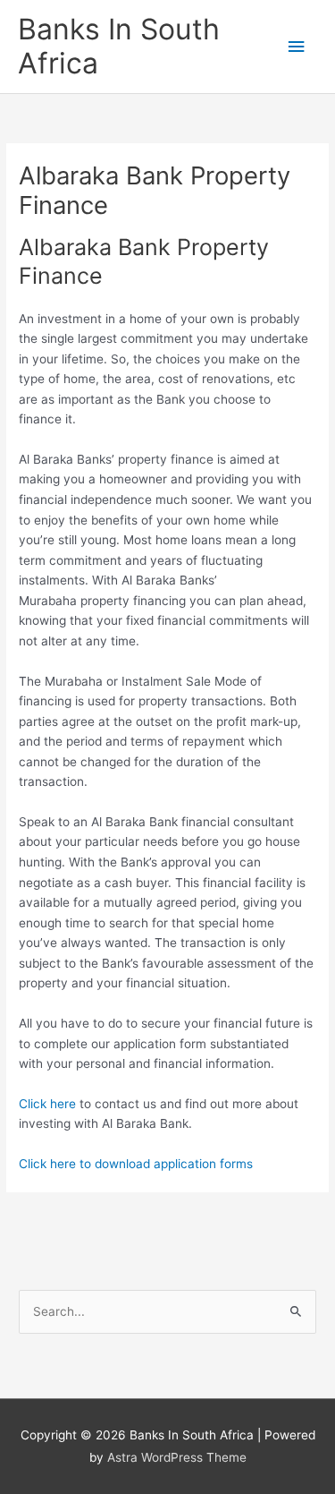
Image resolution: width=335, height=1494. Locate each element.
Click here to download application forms (136, 1164)
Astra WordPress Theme (177, 1457)
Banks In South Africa (119, 46)
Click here (47, 1104)
